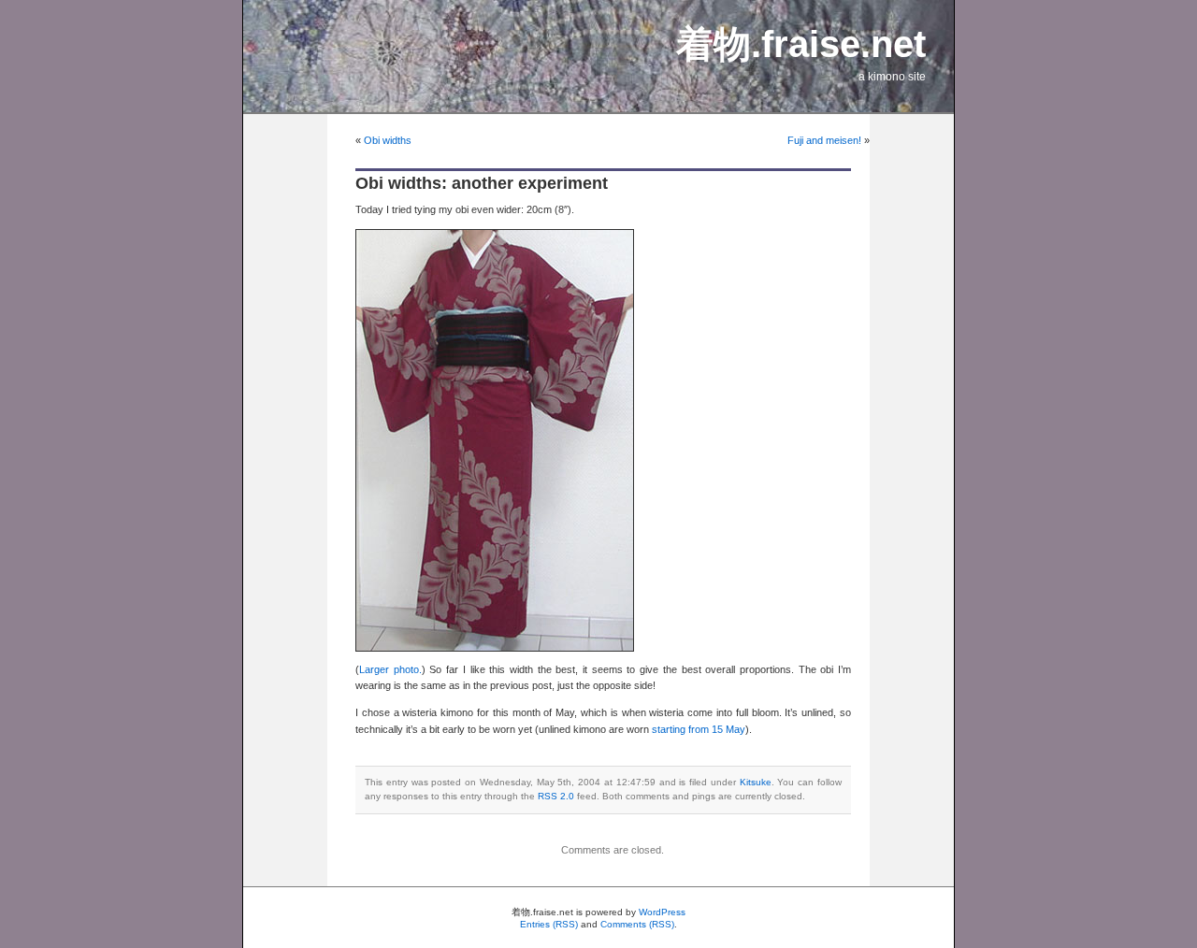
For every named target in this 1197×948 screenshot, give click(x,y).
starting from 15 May (698, 729)
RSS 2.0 (556, 796)
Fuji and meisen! (824, 140)
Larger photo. (390, 669)
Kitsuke (756, 782)
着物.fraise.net (801, 44)
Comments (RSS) (637, 924)
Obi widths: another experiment (481, 183)
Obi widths (387, 140)
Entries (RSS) (549, 924)
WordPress (662, 912)
